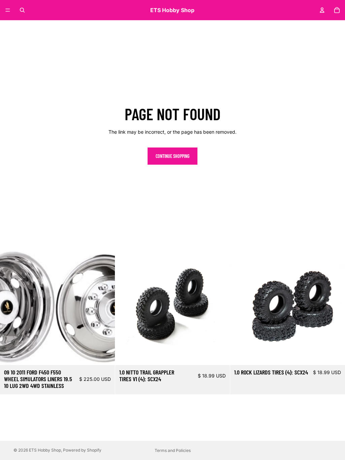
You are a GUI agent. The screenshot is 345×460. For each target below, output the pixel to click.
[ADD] (104, 355)
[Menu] (7, 10)
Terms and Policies (173, 450)
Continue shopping (172, 156)
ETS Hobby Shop (45, 450)
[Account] (322, 10)
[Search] (22, 10)
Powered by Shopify (82, 450)
